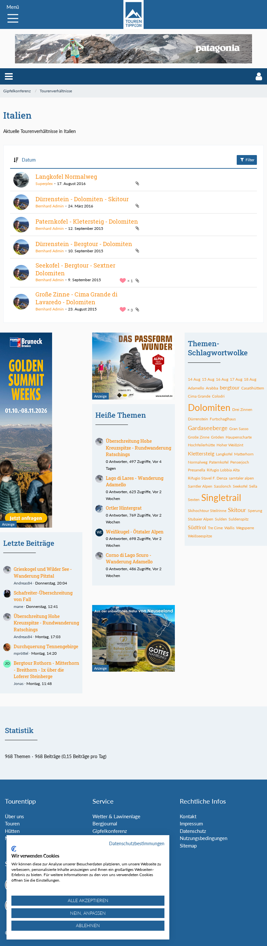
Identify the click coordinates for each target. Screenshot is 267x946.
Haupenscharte (239, 437)
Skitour (237, 509)
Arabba (212, 388)
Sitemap (188, 845)
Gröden (217, 437)
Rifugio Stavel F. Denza (207, 478)
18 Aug (250, 379)
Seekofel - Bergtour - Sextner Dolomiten (75, 269)
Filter (249, 159)
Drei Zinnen (242, 409)
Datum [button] (29, 160)
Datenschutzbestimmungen (136, 843)
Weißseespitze (200, 535)
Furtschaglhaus (223, 418)
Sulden (221, 519)
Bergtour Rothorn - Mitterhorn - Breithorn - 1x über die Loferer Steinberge (46, 669)
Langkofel (224, 454)
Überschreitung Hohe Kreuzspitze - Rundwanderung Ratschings (46, 623)
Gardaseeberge (208, 427)
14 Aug (194, 379)
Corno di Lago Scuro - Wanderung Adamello (129, 558)
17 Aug (236, 379)
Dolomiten (209, 407)
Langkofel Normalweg (66, 176)
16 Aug (222, 379)
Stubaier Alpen (200, 519)
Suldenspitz (238, 519)
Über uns (14, 816)
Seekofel (240, 486)
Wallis (229, 527)
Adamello (196, 388)
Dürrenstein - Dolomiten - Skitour (82, 199)
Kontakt (188, 816)
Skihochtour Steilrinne (207, 510)
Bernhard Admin (49, 206)
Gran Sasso (238, 428)
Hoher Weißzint (230, 444)
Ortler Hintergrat (124, 508)
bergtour (230, 387)
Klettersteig (201, 453)
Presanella (196, 469)
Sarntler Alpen (200, 486)
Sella (253, 486)
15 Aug (208, 379)
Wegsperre (245, 527)
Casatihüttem (252, 388)
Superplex (44, 183)
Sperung (255, 510)
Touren (12, 823)
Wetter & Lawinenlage (116, 816)
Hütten (12, 831)
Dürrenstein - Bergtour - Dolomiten (83, 244)
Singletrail (221, 497)
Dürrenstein (198, 418)
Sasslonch (222, 486)
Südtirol (197, 527)
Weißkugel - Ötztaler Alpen (134, 532)
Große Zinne (198, 437)
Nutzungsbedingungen (203, 838)
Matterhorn (244, 454)
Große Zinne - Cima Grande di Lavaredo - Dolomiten (76, 298)
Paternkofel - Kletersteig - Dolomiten (86, 221)
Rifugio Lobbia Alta (223, 469)
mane (18, 606)
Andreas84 (23, 583)
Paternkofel (219, 462)
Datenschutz (193, 831)
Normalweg (197, 462)
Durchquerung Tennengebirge (46, 646)
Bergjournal (104, 823)
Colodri (218, 396)
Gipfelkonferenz (109, 831)
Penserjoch (239, 462)
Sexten (194, 499)
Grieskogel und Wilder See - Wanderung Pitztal (43, 572)
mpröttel (21, 653)
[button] (8, 76)
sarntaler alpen (241, 478)
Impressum (191, 823)
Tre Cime (215, 527)
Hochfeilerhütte (201, 444)
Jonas (18, 683)
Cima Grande (199, 396)
